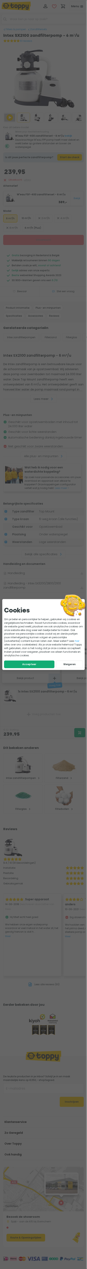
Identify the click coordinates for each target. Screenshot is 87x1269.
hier (77, 641)
